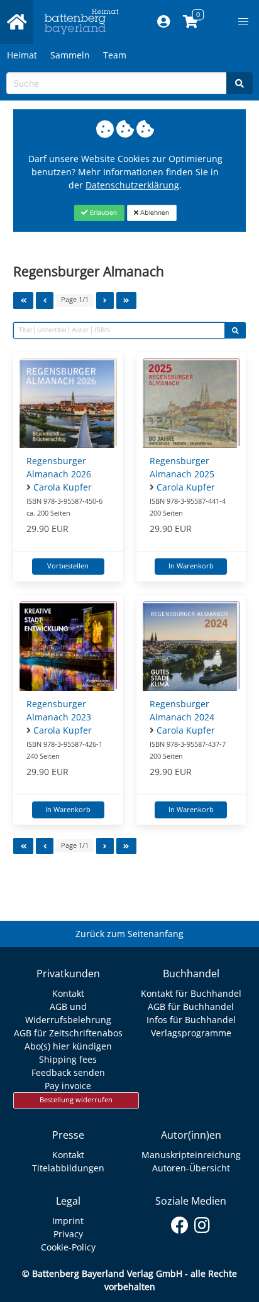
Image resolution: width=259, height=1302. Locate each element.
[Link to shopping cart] (191, 22)
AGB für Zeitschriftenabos (68, 1033)
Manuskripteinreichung (191, 1155)
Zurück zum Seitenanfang (129, 934)
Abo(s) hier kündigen (68, 1046)
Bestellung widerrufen (76, 1099)
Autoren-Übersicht (191, 1168)
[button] (243, 22)
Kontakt (68, 993)
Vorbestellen (68, 565)
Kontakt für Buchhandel (191, 993)
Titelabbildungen (68, 1168)
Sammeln (70, 55)
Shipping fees (68, 1059)
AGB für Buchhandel (191, 1006)
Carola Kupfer (62, 487)
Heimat (22, 55)
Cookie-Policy (68, 1247)
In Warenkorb (191, 565)
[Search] (239, 83)
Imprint (68, 1221)
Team (114, 55)
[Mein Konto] (164, 22)
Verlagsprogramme (191, 1033)
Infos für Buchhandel (191, 1020)
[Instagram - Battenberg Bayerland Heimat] (202, 1223)
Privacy (68, 1234)
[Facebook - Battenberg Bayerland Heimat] (180, 1223)
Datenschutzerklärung (132, 185)
